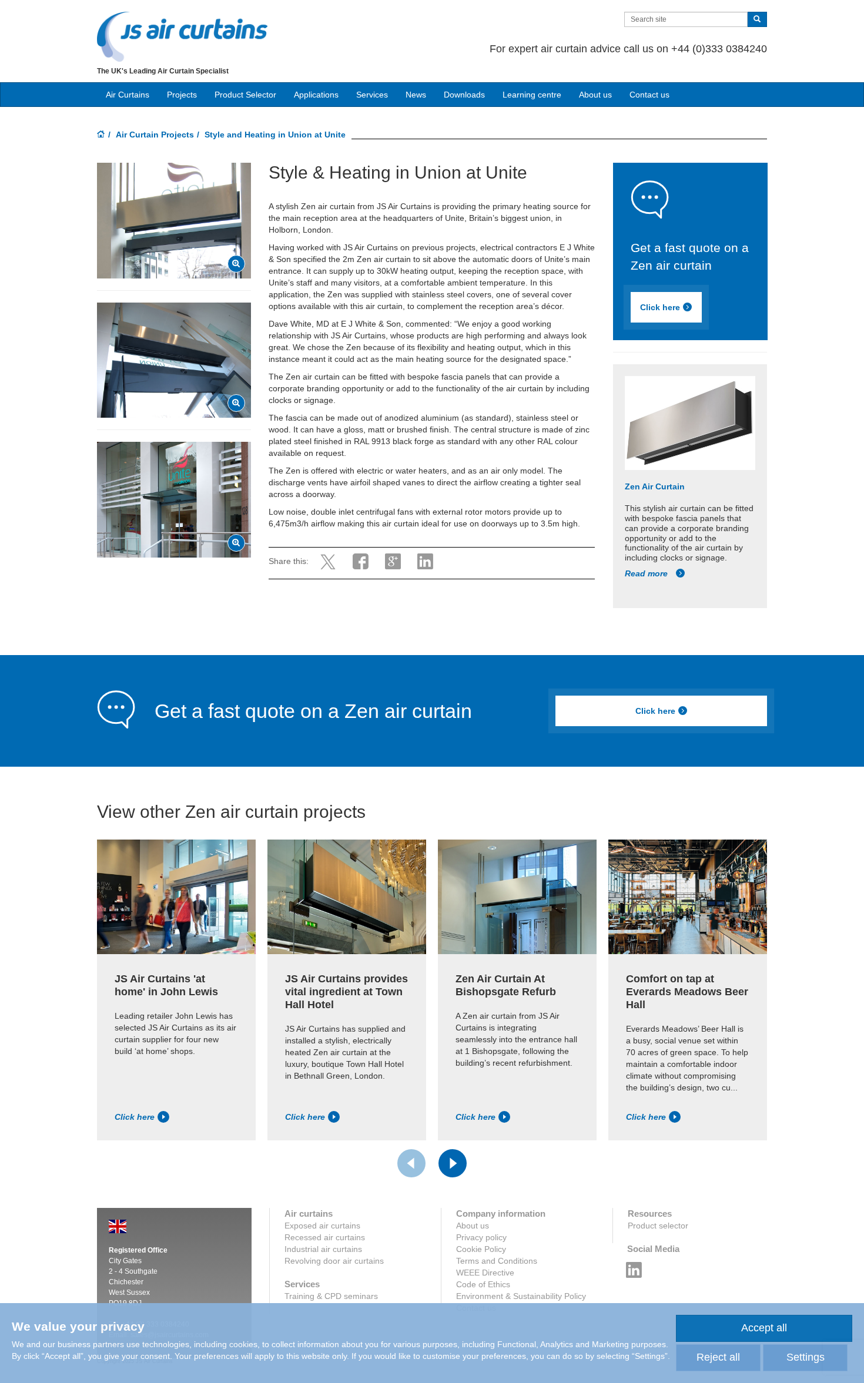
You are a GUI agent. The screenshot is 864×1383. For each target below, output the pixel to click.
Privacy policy (481, 1237)
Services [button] (372, 94)
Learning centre (532, 94)
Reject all (718, 1357)
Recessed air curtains (324, 1237)
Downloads (464, 94)
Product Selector (245, 94)
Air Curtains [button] (127, 94)
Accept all (764, 1328)
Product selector (658, 1225)
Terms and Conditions (496, 1260)
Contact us (649, 94)
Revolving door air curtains (334, 1260)
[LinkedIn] (634, 1266)
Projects (182, 94)
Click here (660, 307)
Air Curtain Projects (155, 134)
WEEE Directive (485, 1272)
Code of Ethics (483, 1284)
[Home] (101, 135)
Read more (647, 573)
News (416, 94)
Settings (805, 1357)
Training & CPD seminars (331, 1296)
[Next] (452, 1163)
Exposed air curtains (322, 1225)
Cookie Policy (481, 1249)
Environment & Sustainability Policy (521, 1296)
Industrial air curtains (323, 1249)
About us (595, 94)
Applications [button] (316, 94)
